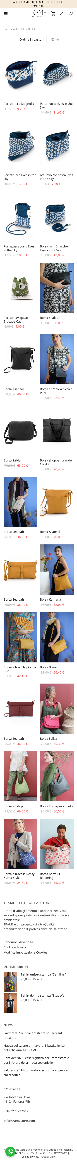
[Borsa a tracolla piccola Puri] (57, 359)
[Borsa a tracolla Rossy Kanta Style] (20, 844)
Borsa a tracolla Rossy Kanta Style (19, 876)
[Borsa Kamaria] (57, 569)
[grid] (52, 39)
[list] (58, 39)
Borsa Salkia (12, 460)
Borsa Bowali (49, 667)
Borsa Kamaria (50, 599)
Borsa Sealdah (50, 318)
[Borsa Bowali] (57, 637)
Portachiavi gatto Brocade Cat (16, 319)
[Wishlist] (70, 13)
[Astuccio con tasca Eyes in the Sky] (57, 145)
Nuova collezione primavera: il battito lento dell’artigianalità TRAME (34, 1047)
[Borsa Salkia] (20, 430)
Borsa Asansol (14, 389)
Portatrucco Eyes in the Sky (56, 105)
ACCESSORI (19, 29)
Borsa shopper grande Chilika (56, 462)
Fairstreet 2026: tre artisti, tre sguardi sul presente (33, 1035)
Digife (52, 1156)
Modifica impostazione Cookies (25, 952)
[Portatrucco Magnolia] (20, 74)
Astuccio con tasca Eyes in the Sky (56, 177)
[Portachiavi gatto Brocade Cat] (20, 288)
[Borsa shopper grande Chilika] (57, 430)
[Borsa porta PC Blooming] (57, 844)
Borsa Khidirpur (15, 806)
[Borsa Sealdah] (57, 288)
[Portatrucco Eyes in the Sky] (57, 74)
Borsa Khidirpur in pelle (56, 806)
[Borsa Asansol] (20, 359)
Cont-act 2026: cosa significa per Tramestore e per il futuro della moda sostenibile (36, 1060)
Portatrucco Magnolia (19, 104)
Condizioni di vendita (18, 942)
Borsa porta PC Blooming (50, 876)
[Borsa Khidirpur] (20, 776)
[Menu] (6, 13)
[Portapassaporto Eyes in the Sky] (20, 216)
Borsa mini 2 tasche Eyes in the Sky (54, 248)
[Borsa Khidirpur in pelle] (57, 776)
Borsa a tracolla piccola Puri (56, 391)
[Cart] (53, 13)
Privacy (21, 947)
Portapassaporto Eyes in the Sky (19, 248)
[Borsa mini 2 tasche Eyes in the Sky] (57, 216)
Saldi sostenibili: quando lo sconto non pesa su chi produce (36, 1072)
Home (7, 29)
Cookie (8, 947)
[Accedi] (62, 13)
